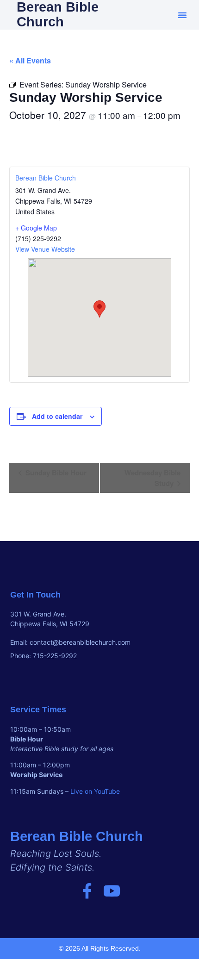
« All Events (30, 60)
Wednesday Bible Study (152, 477)
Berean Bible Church (45, 177)
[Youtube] (111, 890)
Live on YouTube (95, 791)
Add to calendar (57, 416)
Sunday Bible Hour (55, 472)
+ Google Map (36, 227)
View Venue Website (45, 249)
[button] (182, 15)
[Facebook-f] (87, 890)
